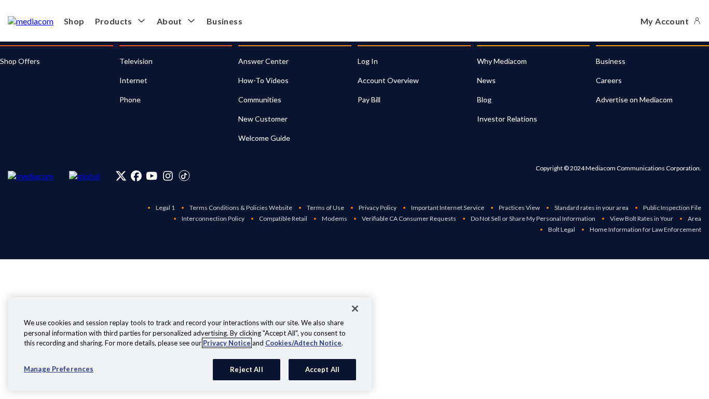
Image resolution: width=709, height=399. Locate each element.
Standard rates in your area (591, 207)
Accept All (322, 369)
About (169, 21)
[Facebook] (136, 175)
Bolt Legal (561, 229)
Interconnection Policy (213, 218)
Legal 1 (165, 207)
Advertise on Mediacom (634, 99)
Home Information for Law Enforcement (645, 229)
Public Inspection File (672, 207)
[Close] (355, 308)
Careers (609, 80)
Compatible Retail (283, 218)
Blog (484, 99)
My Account (664, 21)
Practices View (519, 207)
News (486, 80)
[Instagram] (167, 175)
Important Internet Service (447, 207)
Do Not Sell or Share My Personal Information (533, 218)
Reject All (246, 369)
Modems (334, 218)
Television (136, 61)
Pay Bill (369, 99)
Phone (130, 99)
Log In (368, 61)
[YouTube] (151, 175)
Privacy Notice (227, 343)
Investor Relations (507, 118)
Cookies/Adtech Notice (303, 343)
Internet (133, 80)
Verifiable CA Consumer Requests (409, 218)
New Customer (263, 118)
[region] (190, 344)
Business (224, 21)
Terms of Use (325, 207)
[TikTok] (184, 175)
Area (694, 218)
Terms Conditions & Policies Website (240, 207)
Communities (259, 99)
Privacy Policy (378, 207)
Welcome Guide (264, 138)
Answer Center (263, 61)
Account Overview (388, 80)
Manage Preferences (58, 368)
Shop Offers (20, 61)
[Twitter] (121, 175)
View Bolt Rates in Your (641, 218)
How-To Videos (263, 80)
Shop (74, 21)
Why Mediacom (502, 61)
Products (113, 21)
